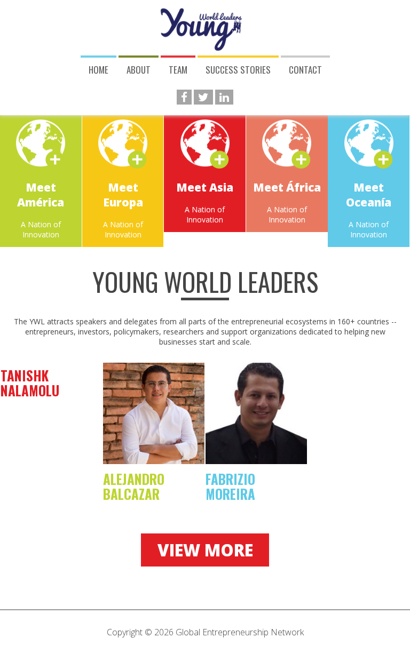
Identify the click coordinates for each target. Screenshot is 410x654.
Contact (305, 69)
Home (98, 69)
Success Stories (238, 69)
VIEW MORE (205, 550)
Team (178, 69)
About (139, 69)
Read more (41, 179)
